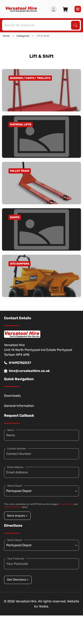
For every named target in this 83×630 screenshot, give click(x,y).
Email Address (15, 467)
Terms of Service (12, 507)
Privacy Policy (66, 504)
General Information (19, 406)
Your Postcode (15, 558)
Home (6, 35)
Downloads (12, 396)
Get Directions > (17, 579)
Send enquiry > (17, 515)
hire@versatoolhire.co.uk (29, 371)
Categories (23, 35)
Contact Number (16, 448)
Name (10, 430)
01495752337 (20, 363)
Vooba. (44, 606)
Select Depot (14, 485)
